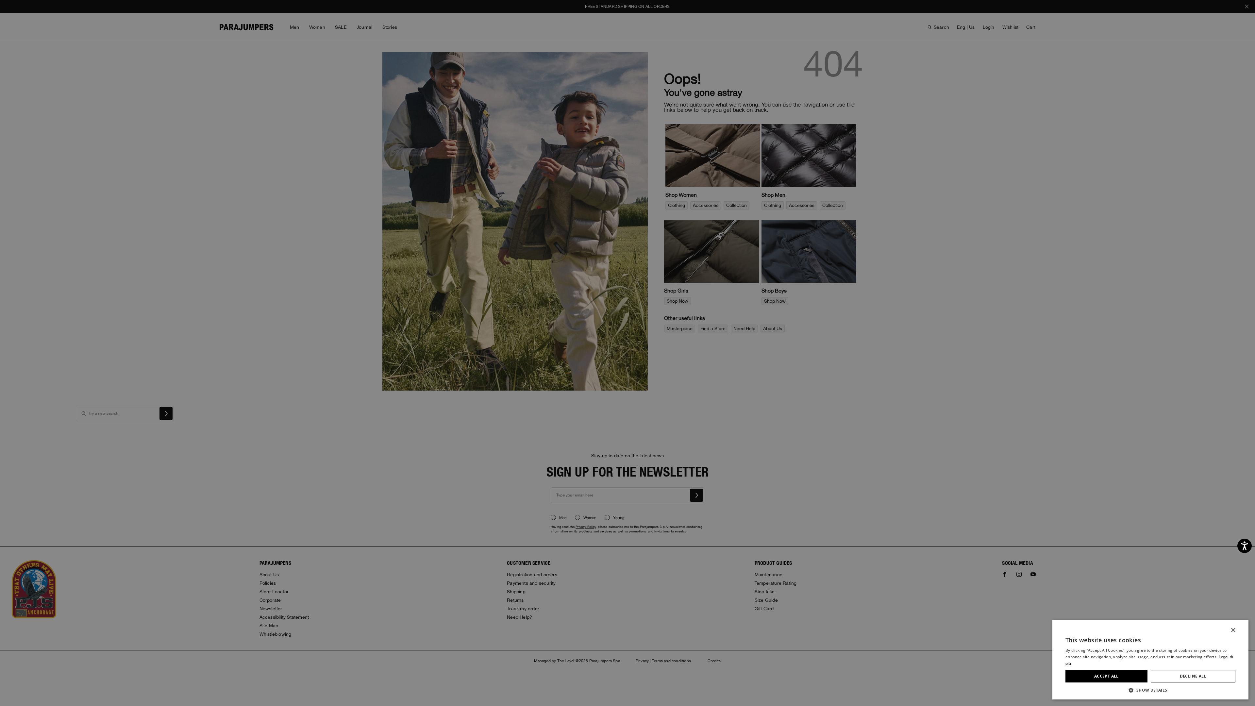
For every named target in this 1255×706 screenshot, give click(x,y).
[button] (1150, 690)
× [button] (1232, 630)
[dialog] (627, 353)
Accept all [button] (1106, 676)
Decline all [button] (1193, 676)
